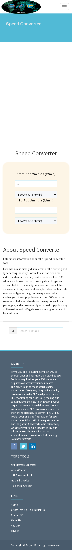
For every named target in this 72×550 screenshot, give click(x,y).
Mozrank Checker (20, 480)
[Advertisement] (36, 90)
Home (14, 504)
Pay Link (15, 525)
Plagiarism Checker (21, 485)
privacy (15, 531)
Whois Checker (19, 470)
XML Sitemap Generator (23, 465)
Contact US (17, 515)
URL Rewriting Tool (21, 475)
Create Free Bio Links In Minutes (28, 510)
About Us (16, 520)
